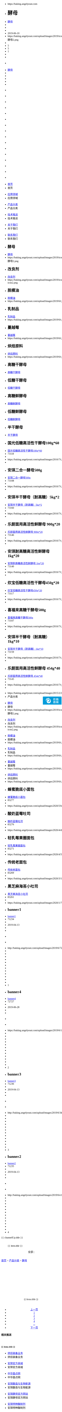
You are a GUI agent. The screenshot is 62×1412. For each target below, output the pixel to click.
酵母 (10, 21)
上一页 (34, 1309)
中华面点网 (14, 1373)
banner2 (12, 1163)
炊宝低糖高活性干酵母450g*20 (25, 590)
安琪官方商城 (15, 1363)
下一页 (34, 1327)
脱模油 (11, 298)
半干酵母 (13, 435)
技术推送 (13, 214)
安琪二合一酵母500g (19, 477)
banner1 (12, 916)
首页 (10, 184)
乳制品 (11, 316)
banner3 (12, 1081)
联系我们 (13, 235)
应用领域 (13, 194)
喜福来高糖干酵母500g (20, 617)
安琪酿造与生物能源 (19, 1383)
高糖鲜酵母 (14, 403)
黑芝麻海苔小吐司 (18, 894)
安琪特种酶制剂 (16, 1404)
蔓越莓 (11, 335)
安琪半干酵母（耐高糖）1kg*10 (25, 649)
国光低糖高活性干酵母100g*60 (25, 450)
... (34, 1324)
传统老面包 (14, 869)
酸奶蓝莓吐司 (15, 821)
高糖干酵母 (14, 372)
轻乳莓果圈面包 (16, 845)
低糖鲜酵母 (14, 419)
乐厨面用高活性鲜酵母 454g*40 (25, 676)
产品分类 (13, 204)
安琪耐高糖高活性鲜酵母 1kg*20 (26, 563)
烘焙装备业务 (15, 1353)
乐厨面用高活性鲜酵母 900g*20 (25, 532)
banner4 (12, 998)
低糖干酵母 (14, 388)
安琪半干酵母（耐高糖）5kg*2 (25, 504)
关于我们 (13, 224)
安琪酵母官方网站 (18, 1393)
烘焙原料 (13, 353)
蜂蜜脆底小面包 (16, 797)
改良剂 (11, 276)
